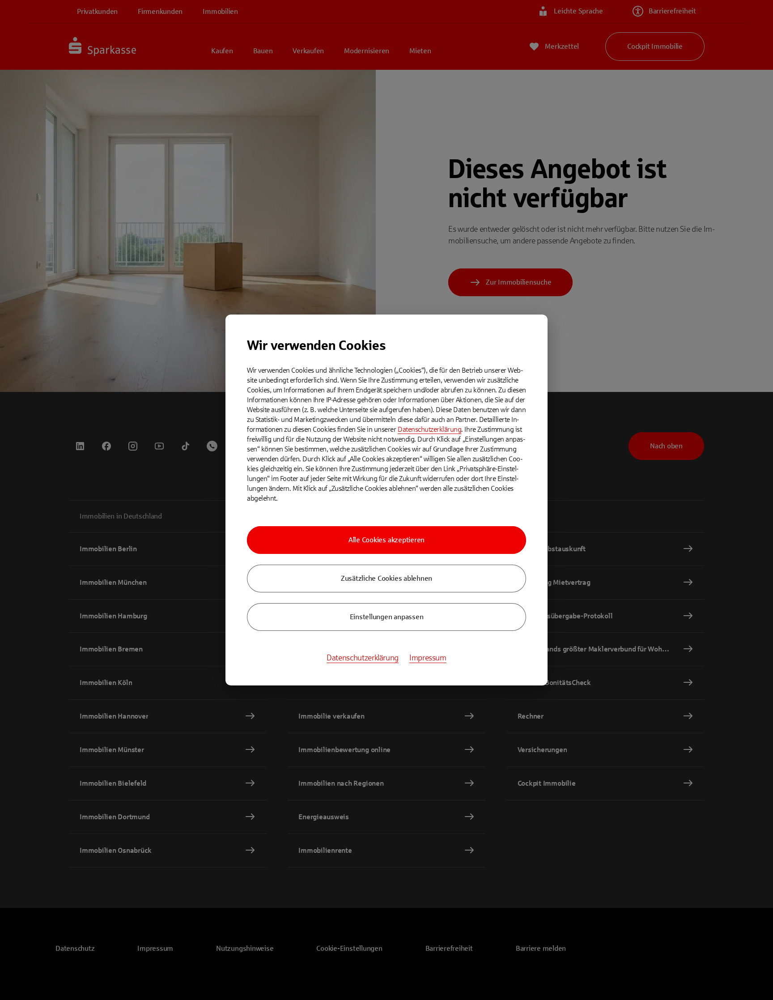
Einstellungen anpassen (387, 617)
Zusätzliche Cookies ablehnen (386, 578)
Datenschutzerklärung (429, 429)
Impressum (427, 657)
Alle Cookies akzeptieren (386, 540)
